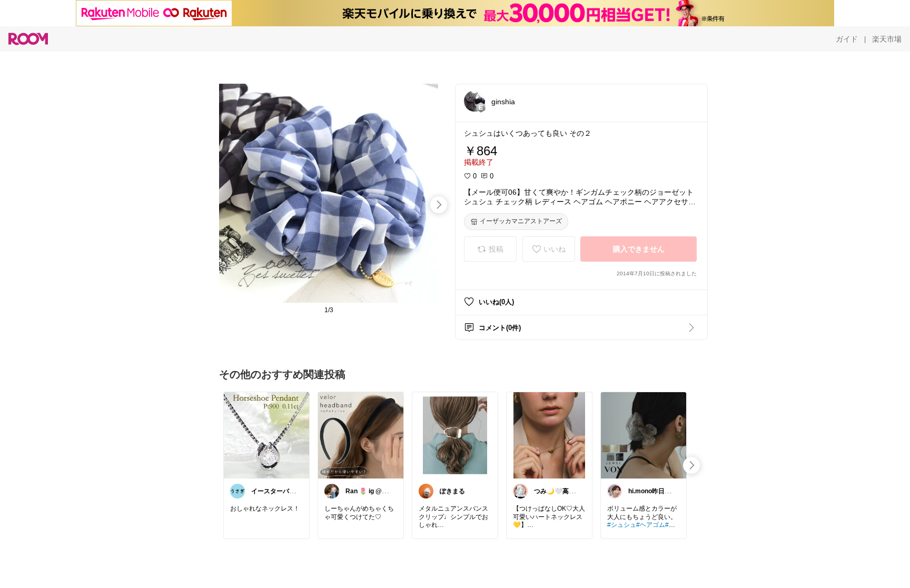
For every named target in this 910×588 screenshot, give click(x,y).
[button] (474, 101)
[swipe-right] (438, 204)
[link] (266, 434)
